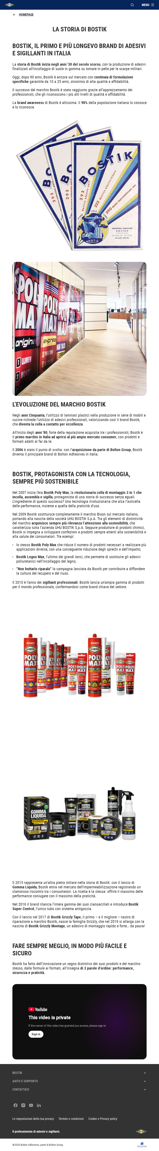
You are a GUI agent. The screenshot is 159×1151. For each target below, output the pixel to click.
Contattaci (20, 1089)
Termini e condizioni (71, 1119)
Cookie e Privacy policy (102, 1119)
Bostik (17, 1073)
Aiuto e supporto (25, 1081)
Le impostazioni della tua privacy (33, 1119)
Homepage (26, 14)
